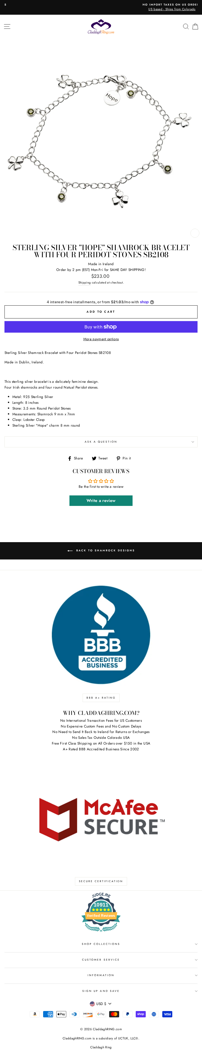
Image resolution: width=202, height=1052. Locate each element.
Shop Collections (101, 944)
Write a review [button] (101, 501)
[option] (101, 7)
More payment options (101, 339)
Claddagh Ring (101, 1047)
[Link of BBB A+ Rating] (101, 635)
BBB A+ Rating (101, 698)
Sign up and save (101, 991)
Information (101, 975)
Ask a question (101, 442)
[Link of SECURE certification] (101, 818)
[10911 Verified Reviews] (101, 932)
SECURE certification (101, 881)
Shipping (84, 282)
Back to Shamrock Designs (105, 550)
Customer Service (101, 960)
